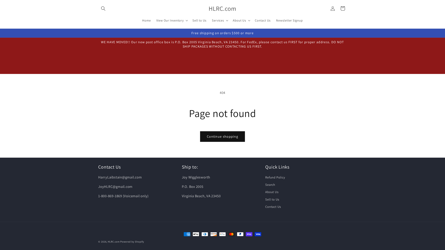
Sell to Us (272, 199)
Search (270, 184)
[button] (103, 8)
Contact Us (273, 207)
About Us (271, 192)
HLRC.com (114, 241)
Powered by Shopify (132, 241)
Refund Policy (275, 177)
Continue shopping (222, 136)
